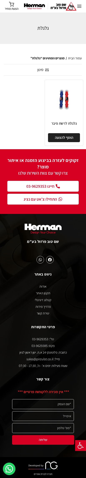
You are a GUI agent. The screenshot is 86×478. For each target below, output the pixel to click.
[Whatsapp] (40, 259)
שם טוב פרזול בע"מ (43, 241)
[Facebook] (50, 259)
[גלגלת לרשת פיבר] (64, 99)
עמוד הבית (75, 58)
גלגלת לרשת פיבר (64, 123)
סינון (40, 69)
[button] (80, 445)
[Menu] (79, 6)
